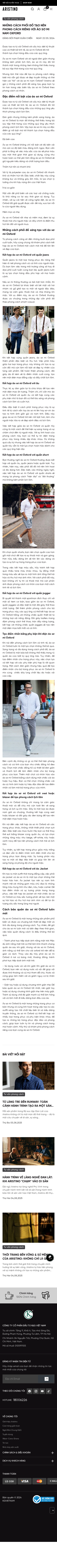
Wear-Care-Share (11, 1439)
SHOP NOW (27, 3)
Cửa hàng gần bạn (11, 1426)
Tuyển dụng (8, 1434)
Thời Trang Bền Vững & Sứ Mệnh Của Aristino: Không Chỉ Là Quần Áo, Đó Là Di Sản (27, 1257)
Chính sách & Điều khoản (16, 1453)
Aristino (47, 81)
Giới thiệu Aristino (10, 1422)
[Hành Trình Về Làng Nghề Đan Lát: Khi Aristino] (28, 1151)
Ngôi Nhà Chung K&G (12, 1430)
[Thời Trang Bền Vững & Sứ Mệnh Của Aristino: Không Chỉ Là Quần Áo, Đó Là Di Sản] (28, 1227)
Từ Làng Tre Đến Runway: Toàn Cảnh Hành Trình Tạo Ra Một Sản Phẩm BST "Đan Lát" (27, 1104)
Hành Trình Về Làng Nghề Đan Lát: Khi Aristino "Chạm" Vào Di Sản (28, 1179)
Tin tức (5, 1443)
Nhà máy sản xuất (11, 1447)
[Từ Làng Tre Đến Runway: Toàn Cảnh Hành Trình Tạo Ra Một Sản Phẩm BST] (28, 1076)
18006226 (20, 1400)
